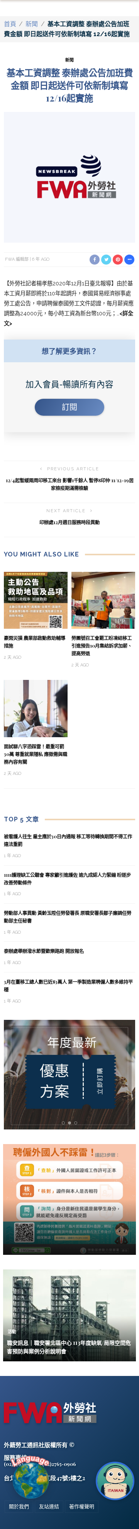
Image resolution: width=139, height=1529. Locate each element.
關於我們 (19, 1506)
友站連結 (49, 1506)
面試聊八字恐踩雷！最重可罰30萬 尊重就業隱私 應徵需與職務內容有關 (35, 754)
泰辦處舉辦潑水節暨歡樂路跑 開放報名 (44, 951)
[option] (69, 1074)
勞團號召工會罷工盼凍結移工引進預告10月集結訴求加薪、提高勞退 (101, 645)
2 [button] (71, 1123)
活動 (12, 1331)
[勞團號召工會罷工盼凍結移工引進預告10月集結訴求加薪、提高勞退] (103, 599)
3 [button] (77, 1123)
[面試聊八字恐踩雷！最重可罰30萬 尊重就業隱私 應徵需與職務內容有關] (36, 708)
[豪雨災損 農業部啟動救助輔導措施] (36, 599)
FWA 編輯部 (17, 259)
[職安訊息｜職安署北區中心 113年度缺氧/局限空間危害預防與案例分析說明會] (69, 1315)
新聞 (31, 24)
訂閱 (69, 407)
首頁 (10, 24)
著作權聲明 (81, 1506)
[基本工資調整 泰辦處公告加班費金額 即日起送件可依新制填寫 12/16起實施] (69, 176)
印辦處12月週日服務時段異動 (69, 522)
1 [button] (64, 1123)
